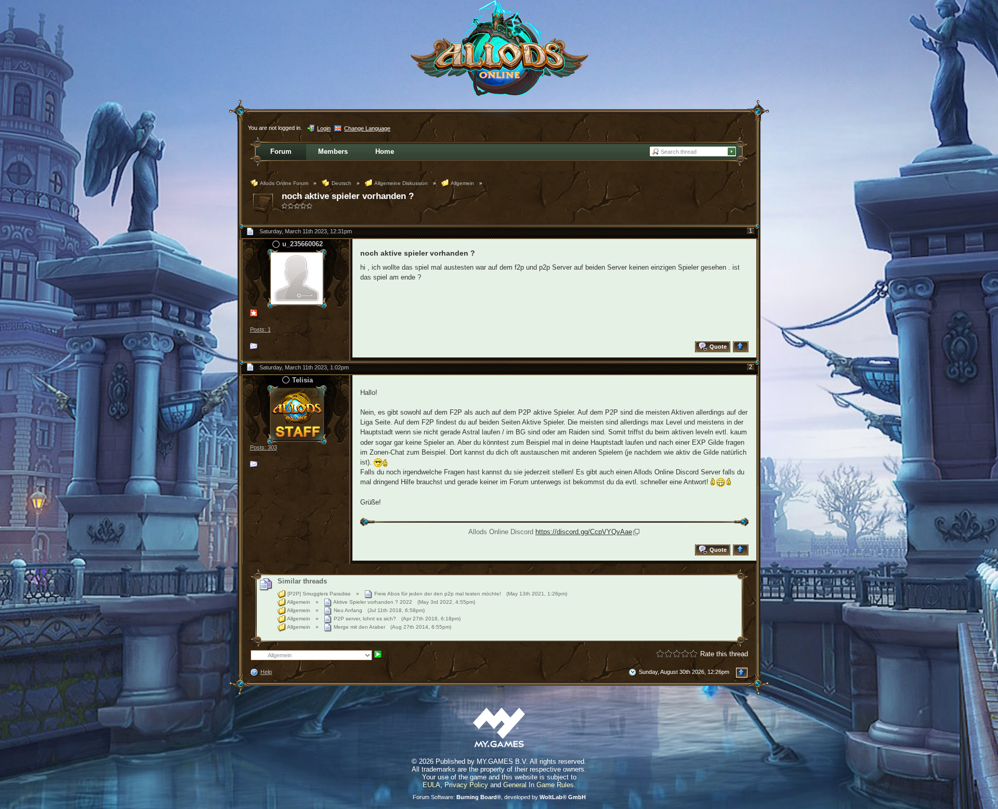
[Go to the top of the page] (742, 346)
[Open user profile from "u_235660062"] (297, 278)
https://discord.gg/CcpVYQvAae (583, 532)
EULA (431, 785)
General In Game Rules (538, 785)
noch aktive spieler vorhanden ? (348, 196)
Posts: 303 (263, 447)
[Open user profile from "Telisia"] (297, 414)
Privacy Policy (466, 785)
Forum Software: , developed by (499, 797)
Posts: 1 (260, 329)
